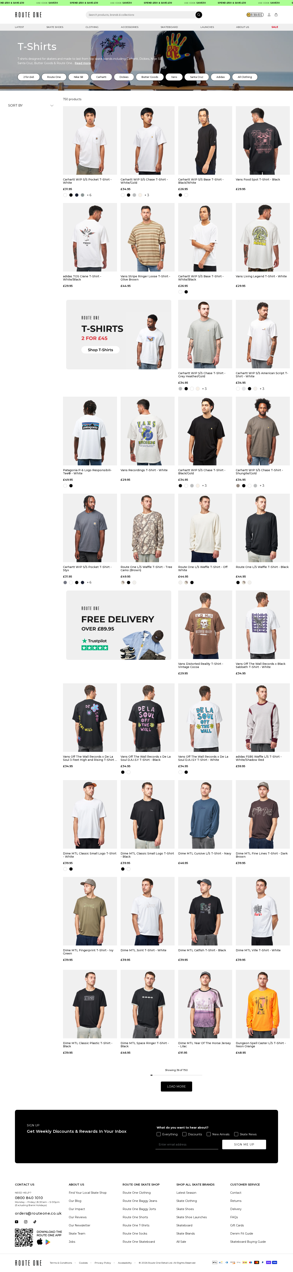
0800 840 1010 (29, 1197)
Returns (235, 1200)
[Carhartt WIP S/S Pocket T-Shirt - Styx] (90, 528)
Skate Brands (185, 1233)
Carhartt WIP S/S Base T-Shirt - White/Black (201, 278)
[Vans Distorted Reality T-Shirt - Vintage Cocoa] (205, 624)
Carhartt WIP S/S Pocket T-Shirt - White (87, 181)
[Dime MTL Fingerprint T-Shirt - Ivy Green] (90, 911)
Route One (54, 77)
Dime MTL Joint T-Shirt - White (143, 950)
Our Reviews (78, 1217)
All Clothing (245, 77)
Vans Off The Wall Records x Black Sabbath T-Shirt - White (260, 665)
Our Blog (75, 1200)
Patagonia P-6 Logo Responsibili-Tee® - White (87, 472)
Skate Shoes (54, 26)
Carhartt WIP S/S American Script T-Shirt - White (262, 375)
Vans (174, 77)
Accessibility (125, 1262)
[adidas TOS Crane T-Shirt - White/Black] (90, 237)
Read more (83, 63)
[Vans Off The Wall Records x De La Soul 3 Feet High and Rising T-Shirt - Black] (90, 717)
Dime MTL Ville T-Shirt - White (258, 950)
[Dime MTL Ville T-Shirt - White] (263, 911)
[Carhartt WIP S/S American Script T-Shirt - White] (263, 334)
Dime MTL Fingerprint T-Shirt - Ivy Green (88, 952)
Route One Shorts (135, 1217)
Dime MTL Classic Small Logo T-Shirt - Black (147, 855)
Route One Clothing (137, 1192)
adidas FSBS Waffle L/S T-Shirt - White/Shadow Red (259, 758)
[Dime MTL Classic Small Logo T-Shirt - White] (90, 814)
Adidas (220, 77)
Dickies (124, 77)
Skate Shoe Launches (191, 1217)
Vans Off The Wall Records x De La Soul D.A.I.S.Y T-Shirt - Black (146, 758)
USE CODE (31, 3)
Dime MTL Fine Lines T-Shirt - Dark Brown (262, 855)
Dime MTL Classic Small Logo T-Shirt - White (89, 855)
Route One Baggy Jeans (140, 1200)
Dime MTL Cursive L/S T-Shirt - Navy (204, 853)
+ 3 (147, 195)
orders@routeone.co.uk (38, 1213)
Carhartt (101, 77)
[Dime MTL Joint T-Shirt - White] (148, 911)
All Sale (181, 1241)
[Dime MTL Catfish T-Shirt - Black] (205, 911)
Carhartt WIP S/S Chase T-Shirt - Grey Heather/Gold (201, 375)
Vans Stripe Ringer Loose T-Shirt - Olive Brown (145, 278)
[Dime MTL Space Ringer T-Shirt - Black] (148, 1004)
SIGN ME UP (244, 1144)
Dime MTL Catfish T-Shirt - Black (202, 950)
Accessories (129, 26)
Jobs (72, 1241)
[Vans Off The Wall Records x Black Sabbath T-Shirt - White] (263, 624)
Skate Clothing (186, 1200)
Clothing (92, 26)
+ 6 (89, 195)
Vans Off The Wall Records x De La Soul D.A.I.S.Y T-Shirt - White (203, 758)
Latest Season (186, 1192)
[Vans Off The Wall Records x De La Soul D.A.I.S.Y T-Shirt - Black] (148, 717)
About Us (242, 26)
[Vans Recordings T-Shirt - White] (148, 431)
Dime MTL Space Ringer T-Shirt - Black (145, 1045)
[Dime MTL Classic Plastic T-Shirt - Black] (90, 1004)
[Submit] (199, 15)
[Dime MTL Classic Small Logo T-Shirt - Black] (148, 814)
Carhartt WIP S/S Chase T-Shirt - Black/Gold (201, 472)
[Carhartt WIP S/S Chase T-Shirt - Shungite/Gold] (263, 431)
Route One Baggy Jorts (139, 1209)
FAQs (234, 1217)
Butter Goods (150, 77)
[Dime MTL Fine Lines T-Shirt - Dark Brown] (263, 814)
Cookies (83, 1262)
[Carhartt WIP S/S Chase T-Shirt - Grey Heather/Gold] (205, 334)
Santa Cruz (196, 77)
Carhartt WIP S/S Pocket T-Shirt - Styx (87, 568)
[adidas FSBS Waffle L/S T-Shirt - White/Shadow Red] (263, 717)
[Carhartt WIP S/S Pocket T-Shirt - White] (90, 140)
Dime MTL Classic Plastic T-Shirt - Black (87, 1045)
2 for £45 (28, 77)
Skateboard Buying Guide (248, 1241)
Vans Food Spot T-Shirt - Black (258, 179)
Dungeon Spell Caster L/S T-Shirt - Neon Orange (261, 1045)
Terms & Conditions (61, 1262)
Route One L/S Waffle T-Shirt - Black (262, 567)
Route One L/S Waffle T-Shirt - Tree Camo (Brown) (146, 568)
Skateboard (169, 26)
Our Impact (77, 1209)
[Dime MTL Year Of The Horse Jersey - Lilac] (205, 1004)
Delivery (236, 1209)
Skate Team (77, 1233)
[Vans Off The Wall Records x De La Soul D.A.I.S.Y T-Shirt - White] (205, 717)
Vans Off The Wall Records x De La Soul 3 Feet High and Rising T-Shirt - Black (89, 758)
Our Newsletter (79, 1225)
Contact (235, 1192)
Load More (176, 1086)
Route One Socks (135, 1233)
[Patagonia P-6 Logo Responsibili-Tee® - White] (90, 431)
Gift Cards (237, 1225)
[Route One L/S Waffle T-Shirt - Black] (263, 528)
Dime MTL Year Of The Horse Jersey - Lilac (204, 1045)
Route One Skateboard (139, 1241)
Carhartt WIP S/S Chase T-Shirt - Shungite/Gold (259, 472)
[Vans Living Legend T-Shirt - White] (263, 237)
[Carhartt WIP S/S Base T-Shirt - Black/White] (205, 140)
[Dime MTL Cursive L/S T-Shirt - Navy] (205, 814)
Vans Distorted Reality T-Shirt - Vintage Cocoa (200, 665)
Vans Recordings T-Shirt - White (144, 470)
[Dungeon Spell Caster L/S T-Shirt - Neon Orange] (263, 1004)
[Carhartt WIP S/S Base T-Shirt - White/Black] (205, 237)
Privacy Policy (103, 1262)
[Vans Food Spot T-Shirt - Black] (263, 140)
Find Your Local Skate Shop (88, 1192)
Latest (19, 26)
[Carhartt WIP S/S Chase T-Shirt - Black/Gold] (205, 431)
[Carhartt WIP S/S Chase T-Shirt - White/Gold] (148, 140)
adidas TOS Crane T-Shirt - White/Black (82, 278)
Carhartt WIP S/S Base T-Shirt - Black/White (201, 181)
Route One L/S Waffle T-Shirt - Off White (202, 568)
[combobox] (144, 15)
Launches (207, 26)
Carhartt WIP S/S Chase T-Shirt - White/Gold (144, 181)
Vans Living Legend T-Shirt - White (261, 276)
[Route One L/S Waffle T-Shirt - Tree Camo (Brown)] (148, 528)
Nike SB (78, 77)
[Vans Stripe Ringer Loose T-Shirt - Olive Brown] (148, 237)
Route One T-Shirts (136, 1225)
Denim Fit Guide (241, 1233)
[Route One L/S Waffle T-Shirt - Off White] (205, 528)
